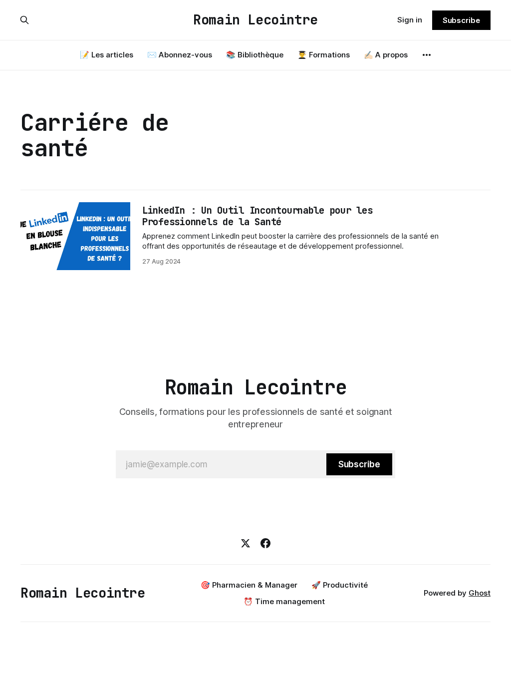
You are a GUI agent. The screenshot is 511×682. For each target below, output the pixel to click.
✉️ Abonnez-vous (179, 54)
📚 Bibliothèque (254, 54)
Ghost (480, 593)
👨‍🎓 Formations (323, 54)
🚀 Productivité (339, 585)
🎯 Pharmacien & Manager (249, 585)
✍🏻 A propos (386, 54)
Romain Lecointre (255, 19)
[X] (246, 543)
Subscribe (461, 20)
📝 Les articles (106, 54)
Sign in (409, 19)
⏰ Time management (284, 601)
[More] (427, 55)
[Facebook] (265, 543)
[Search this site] (24, 20)
